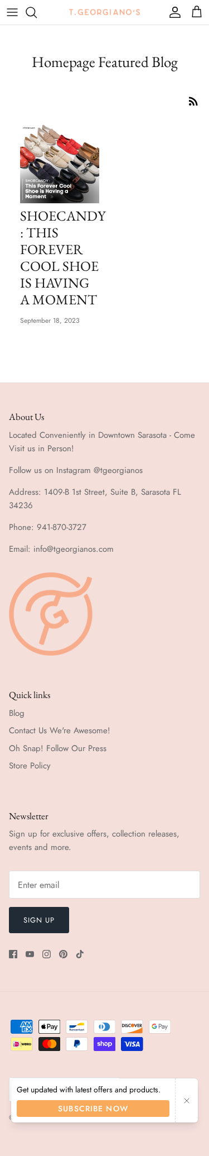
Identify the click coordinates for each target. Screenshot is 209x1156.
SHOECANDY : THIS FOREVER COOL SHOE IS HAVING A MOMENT (62, 257)
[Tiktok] (80, 954)
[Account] (172, 12)
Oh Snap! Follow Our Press (57, 748)
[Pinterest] (63, 954)
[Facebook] (13, 954)
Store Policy (30, 765)
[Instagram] (46, 954)
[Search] (37, 12)
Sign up (39, 920)
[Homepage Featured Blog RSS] (193, 100)
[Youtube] (30, 954)
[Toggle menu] (12, 12)
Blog (17, 713)
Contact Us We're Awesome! (59, 730)
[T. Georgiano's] (105, 12)
